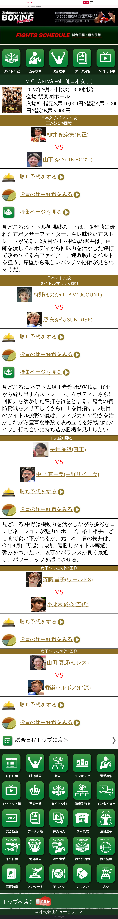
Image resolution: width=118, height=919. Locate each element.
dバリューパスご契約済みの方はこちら (34, 6)
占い (106, 886)
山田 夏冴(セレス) (68, 662)
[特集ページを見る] (59, 219)
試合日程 (12, 776)
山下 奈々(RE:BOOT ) (67, 159)
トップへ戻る (18, 902)
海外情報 (106, 859)
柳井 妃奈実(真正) (67, 135)
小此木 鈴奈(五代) (67, 604)
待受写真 (59, 831)
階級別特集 (82, 803)
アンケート (35, 886)
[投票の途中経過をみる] (59, 202)
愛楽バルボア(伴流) (68, 687)
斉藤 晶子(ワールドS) (68, 579)
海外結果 (35, 859)
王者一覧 (35, 803)
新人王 (59, 776)
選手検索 (35, 71)
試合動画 (12, 831)
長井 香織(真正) (68, 449)
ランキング (82, 776)
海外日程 (12, 859)
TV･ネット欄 (106, 71)
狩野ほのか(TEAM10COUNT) (68, 295)
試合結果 (59, 71)
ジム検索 (82, 831)
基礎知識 (12, 886)
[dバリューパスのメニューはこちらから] (91, 2)
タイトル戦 (12, 71)
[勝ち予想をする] (50, 184)
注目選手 (106, 831)
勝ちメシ (59, 886)
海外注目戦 (82, 859)
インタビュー (106, 803)
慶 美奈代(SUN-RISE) (67, 319)
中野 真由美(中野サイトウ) (67, 474)
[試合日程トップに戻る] (59, 747)
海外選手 (59, 859)
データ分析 (82, 71)
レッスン (82, 886)
